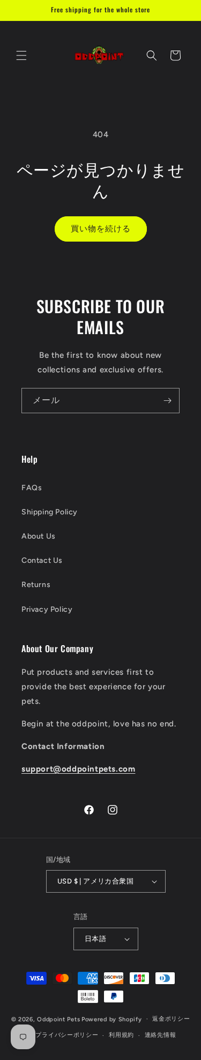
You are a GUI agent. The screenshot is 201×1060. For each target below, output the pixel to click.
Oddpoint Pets (58, 1018)
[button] (21, 55)
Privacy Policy (46, 609)
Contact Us (42, 560)
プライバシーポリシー (66, 1034)
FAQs (31, 487)
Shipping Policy (49, 512)
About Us (38, 536)
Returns (35, 584)
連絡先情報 (160, 1034)
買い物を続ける (101, 229)
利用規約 (121, 1034)
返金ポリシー (171, 1018)
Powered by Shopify (111, 1018)
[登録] (167, 400)
